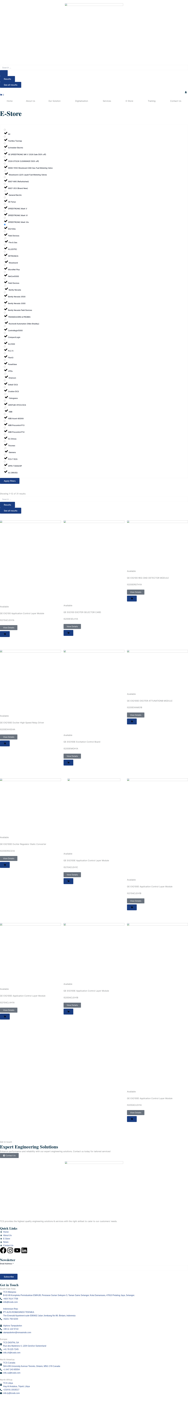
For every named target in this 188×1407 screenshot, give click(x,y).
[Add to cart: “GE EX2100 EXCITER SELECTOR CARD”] (68, 633)
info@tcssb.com (10, 1302)
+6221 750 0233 (10, 1319)
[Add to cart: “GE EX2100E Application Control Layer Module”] (68, 881)
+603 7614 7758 (10, 1299)
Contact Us (175, 101)
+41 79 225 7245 (11, 1349)
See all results (10, 85)
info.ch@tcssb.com (11, 1353)
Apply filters (10, 481)
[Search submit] (4, 73)
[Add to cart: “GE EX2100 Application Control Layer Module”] (5, 634)
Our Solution (54, 101)
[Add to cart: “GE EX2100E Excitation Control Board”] (68, 763)
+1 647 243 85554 (11, 1369)
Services (107, 101)
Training (152, 101)
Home (10, 101)
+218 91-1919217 (11, 1390)
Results (7, 79)
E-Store (129, 101)
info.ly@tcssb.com (11, 1393)
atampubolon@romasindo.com (17, 1332)
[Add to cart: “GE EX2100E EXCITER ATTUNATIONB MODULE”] (132, 721)
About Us (30, 101)
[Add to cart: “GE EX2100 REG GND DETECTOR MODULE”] (132, 598)
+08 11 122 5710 (10, 1329)
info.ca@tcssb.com (11, 1373)
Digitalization (81, 101)
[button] (55, 101)
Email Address (7, 1264)
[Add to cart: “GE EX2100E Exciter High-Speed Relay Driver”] (5, 743)
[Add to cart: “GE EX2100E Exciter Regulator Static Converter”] (5, 865)
